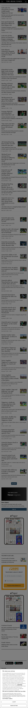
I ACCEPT (14, 701)
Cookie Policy (19, 684)
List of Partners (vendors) (7, 698)
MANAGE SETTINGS (14, 705)
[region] (14, 688)
